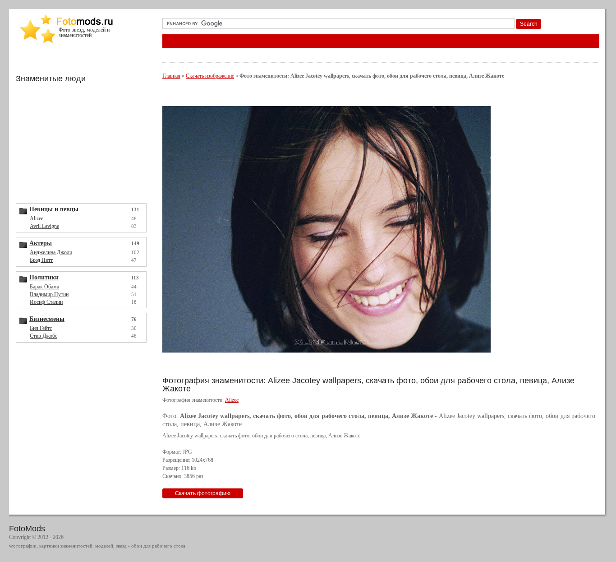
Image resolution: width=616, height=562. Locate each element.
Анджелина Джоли (51, 252)
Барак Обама (44, 286)
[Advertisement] (83, 142)
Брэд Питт (41, 260)
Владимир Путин (49, 294)
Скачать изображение (210, 76)
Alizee (36, 218)
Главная (171, 76)
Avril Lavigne (44, 226)
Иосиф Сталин (46, 302)
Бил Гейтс (41, 328)
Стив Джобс (43, 336)
